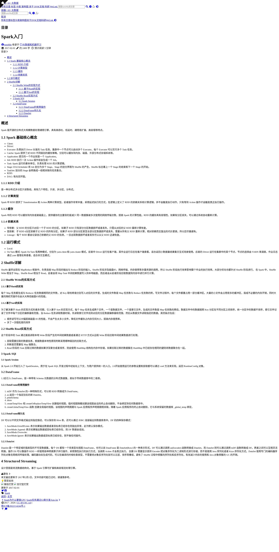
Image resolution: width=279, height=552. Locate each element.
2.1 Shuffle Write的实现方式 (26, 85)
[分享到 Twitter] (2, 490)
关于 (31, 6)
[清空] (90, 6)
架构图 (25, 6)
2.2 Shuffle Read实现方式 (25, 95)
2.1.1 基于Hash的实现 (29, 89)
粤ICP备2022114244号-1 (13, 506)
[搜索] (87, 6)
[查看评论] (6, 509)
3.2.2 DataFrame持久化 (30, 110)
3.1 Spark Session (27, 101)
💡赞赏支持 (7, 481)
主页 (9, 496)
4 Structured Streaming (17, 116)
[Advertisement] (139, 530)
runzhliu (8, 44)
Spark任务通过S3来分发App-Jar (42, 500)
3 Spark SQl (18, 98)
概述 (9, 57)
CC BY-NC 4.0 (24, 502)
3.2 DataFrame (19, 103)
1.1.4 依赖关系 (20, 75)
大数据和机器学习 (32, 44)
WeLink (54, 6)
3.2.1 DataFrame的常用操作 (32, 107)
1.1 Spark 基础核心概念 (18, 61)
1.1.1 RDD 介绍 (20, 64)
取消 (3, 17)
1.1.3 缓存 (18, 71)
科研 (47, 6)
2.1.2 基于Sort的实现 (29, 92)
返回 (3, 496)
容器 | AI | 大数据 (9, 3)
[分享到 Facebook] (5, 490)
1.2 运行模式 (13, 78)
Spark (7, 493)
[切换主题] (97, 6)
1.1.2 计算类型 (20, 68)
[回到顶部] (3, 509)
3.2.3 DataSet (25, 113)
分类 (19, 6)
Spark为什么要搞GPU (15, 500)
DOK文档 (39, 6)
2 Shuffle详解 (13, 82)
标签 (13, 6)
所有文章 (5, 20)
